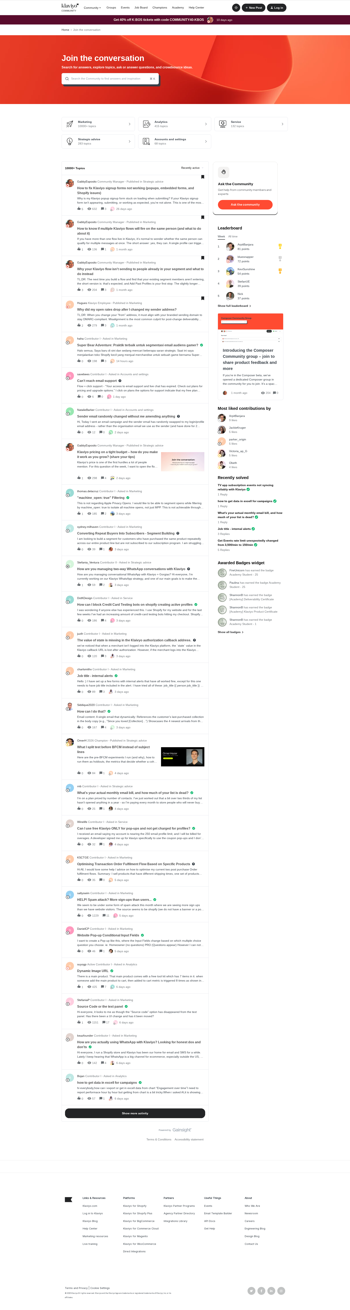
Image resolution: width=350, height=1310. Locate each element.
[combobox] (110, 78)
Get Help (209, 1228)
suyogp (81, 964)
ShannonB (236, 595)
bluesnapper (246, 256)
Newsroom (251, 1213)
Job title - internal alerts (234, 528)
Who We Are (252, 1205)
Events (125, 7)
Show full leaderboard (233, 305)
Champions (160, 7)
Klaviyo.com (90, 1205)
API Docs (209, 1221)
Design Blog (252, 1236)
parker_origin (237, 439)
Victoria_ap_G (238, 451)
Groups (111, 7)
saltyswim (83, 893)
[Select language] (236, 8)
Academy (178, 7)
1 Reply (222, 494)
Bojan (80, 1076)
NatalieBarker (86, 409)
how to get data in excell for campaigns (245, 501)
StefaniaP (83, 1000)
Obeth (233, 462)
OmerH (81, 740)
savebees (83, 374)
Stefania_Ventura (88, 562)
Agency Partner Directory (179, 1213)
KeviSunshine (246, 269)
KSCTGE (83, 857)
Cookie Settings (100, 1288)
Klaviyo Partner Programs (179, 1205)
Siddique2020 (86, 705)
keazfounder (85, 1035)
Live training (90, 1243)
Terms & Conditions (158, 1139)
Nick (240, 293)
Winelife (82, 821)
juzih (80, 633)
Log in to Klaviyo (93, 1213)
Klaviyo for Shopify (134, 1205)
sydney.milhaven (87, 526)
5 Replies (224, 549)
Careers (250, 1221)
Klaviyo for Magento (135, 1236)
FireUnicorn (236, 570)
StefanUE (244, 281)
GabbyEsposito (87, 181)
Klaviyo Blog (90, 1221)
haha (80, 338)
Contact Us (251, 1243)
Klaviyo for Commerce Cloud (141, 1228)
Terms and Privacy (76, 1288)
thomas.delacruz (87, 491)
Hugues (82, 303)
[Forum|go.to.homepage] (70, 8)
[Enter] (65, 78)
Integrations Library (175, 1221)
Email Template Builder (218, 1213)
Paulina (234, 582)
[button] (253, 8)
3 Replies (224, 533)
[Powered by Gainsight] (175, 1131)
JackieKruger (237, 427)
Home (65, 29)
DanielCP (83, 928)
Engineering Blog (255, 1228)
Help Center (196, 7)
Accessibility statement (189, 1139)
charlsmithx (84, 669)
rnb (79, 786)
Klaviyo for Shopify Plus (137, 1213)
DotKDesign (84, 598)
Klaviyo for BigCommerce (139, 1221)
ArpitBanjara (245, 244)
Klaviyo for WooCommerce (139, 1243)
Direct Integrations (134, 1251)
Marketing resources (95, 1236)
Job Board (141, 7)
